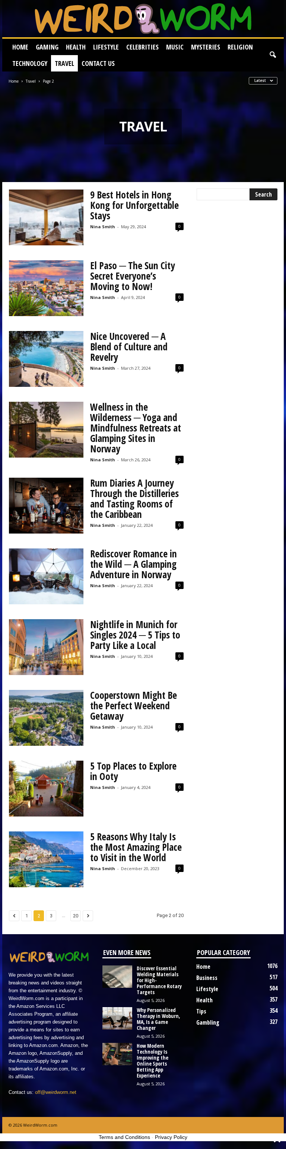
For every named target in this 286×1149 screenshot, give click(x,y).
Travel (64, 63)
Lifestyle (106, 46)
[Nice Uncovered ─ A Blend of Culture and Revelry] (46, 359)
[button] (272, 55)
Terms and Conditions (124, 1137)
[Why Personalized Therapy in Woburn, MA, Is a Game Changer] (117, 1018)
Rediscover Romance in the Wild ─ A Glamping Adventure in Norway (133, 564)
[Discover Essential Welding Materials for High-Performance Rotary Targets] (117, 976)
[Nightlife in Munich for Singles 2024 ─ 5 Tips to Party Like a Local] (46, 647)
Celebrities (142, 46)
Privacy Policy (171, 1137)
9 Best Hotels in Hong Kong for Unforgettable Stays (134, 205)
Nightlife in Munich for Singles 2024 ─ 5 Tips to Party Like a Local (135, 635)
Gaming (47, 46)
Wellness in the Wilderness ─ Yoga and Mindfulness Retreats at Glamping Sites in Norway (135, 427)
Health (76, 46)
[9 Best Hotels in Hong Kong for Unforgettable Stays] (46, 217)
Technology (29, 63)
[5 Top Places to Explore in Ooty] (46, 789)
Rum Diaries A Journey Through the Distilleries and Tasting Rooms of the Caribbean (134, 498)
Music (175, 46)
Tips (201, 1011)
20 (75, 916)
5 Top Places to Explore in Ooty (133, 771)
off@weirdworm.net (55, 1092)
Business (206, 978)
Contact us (98, 63)
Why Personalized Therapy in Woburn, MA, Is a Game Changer (158, 1018)
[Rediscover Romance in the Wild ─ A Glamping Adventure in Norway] (46, 576)
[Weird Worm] (143, 18)
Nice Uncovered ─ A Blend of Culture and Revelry (129, 347)
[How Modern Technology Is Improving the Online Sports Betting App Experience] (117, 1054)
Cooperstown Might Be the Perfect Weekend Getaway (133, 705)
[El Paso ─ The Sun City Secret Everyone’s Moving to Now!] (46, 288)
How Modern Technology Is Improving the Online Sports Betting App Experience (152, 1060)
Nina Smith (102, 226)
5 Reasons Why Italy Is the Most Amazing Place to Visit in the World (136, 847)
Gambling (207, 1022)
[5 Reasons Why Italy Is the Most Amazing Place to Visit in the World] (46, 859)
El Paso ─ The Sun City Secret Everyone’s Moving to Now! (132, 276)
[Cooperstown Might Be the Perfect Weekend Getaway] (46, 718)
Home (20, 46)
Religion (240, 46)
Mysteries (205, 46)
